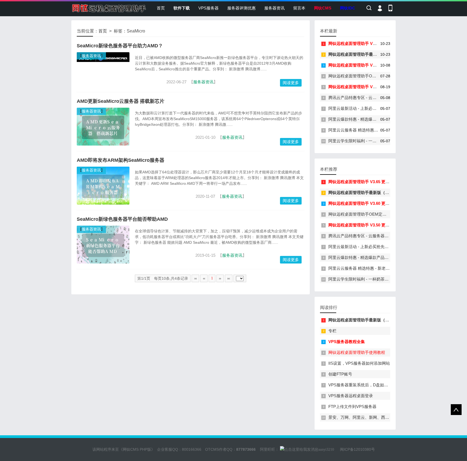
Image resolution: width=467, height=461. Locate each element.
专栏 (332, 330)
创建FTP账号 (340, 374)
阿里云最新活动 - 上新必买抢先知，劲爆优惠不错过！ (376, 108)
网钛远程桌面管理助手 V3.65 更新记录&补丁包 (370, 43)
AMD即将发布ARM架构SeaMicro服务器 (120, 160)
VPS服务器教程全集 (346, 341)
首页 (161, 8)
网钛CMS (322, 8)
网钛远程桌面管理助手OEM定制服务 (361, 76)
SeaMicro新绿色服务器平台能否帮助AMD (122, 219)
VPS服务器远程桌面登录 (350, 395)
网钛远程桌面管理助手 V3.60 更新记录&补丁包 (370, 65)
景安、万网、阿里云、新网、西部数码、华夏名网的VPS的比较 (385, 417)
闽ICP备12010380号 (357, 449)
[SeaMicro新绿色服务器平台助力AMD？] (103, 60)
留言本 (299, 8)
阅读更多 (291, 82)
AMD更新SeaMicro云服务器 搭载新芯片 (120, 101)
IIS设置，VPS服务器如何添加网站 (359, 363)
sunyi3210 (326, 449)
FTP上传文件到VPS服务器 (352, 406)
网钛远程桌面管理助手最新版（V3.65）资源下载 (372, 54)
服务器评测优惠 (241, 8)
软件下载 (182, 8)
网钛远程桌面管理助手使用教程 (356, 352)
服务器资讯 (274, 8)
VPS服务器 (208, 8)
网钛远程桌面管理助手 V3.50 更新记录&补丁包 (370, 86)
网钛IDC (347, 8)
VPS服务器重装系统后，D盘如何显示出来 (366, 385)
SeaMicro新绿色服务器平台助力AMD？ (120, 45)
